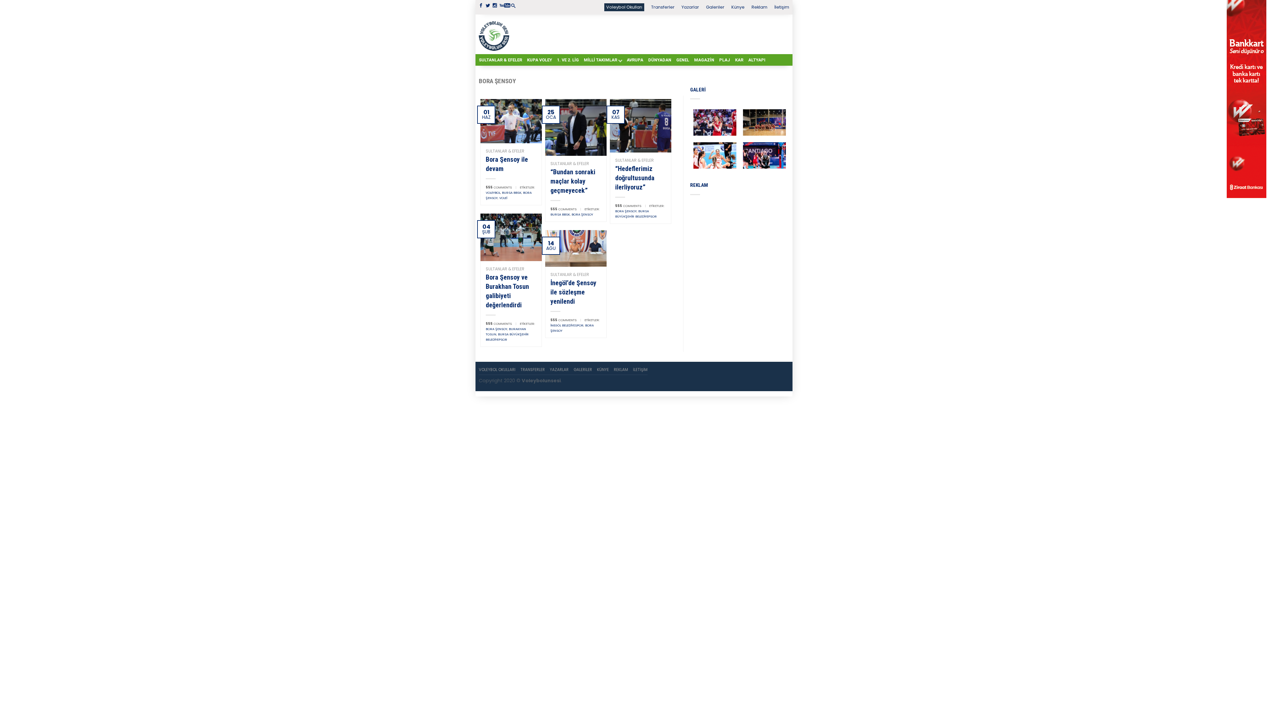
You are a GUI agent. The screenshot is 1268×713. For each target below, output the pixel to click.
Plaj (724, 59)
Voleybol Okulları (624, 7)
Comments (499, 187)
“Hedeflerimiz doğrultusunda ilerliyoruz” (634, 178)
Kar (739, 59)
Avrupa (635, 59)
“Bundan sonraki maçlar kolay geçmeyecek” (572, 181)
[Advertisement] (650, 34)
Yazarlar (690, 7)
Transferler (663, 7)
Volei (503, 198)
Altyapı (756, 59)
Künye (738, 7)
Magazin (704, 59)
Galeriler (715, 7)
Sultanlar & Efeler (500, 59)
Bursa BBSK (511, 192)
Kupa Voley (539, 59)
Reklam (759, 7)
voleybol (493, 192)
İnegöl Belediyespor (566, 325)
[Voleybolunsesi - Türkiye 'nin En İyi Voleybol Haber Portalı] (495, 34)
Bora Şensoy (582, 214)
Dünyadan (659, 59)
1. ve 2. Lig (568, 59)
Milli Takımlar (600, 59)
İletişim (781, 7)
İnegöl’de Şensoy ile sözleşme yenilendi (573, 292)
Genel (682, 59)
